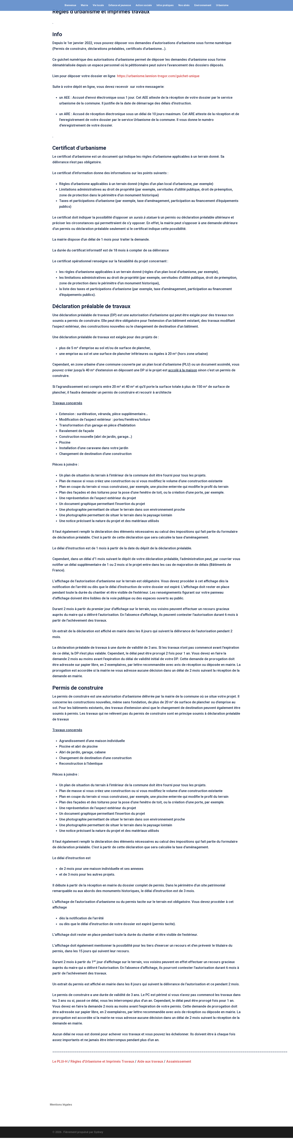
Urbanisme (222, 5)
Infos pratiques (165, 5)
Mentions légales (61, 1104)
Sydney (98, 1132)
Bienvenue (70, 5)
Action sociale (144, 5)
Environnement (202, 5)
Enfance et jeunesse (120, 5)
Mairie (84, 5)
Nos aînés (184, 5)
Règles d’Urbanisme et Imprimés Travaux (102, 1061)
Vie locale (98, 5)
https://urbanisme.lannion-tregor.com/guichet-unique (158, 76)
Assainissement (178, 1061)
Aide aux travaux (150, 1061)
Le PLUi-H (59, 1061)
